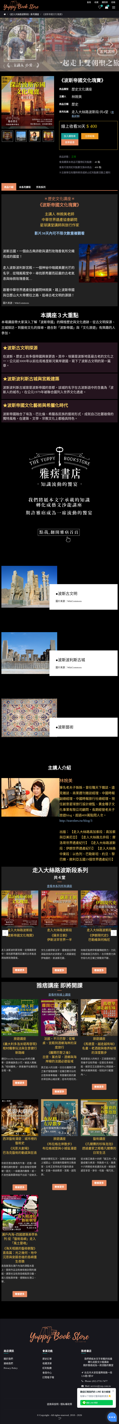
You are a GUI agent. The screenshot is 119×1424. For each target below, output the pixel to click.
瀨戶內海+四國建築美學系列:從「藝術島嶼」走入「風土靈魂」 (20, 1239)
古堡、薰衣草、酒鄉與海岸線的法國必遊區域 (59, 1059)
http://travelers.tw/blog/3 (76, 821)
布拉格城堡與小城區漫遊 (59, 1148)
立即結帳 (90, 136)
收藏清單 (47, 1363)
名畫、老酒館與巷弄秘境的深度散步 (99, 1050)
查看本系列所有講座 (59, 886)
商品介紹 (8, 187)
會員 (89, 2)
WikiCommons (22, 303)
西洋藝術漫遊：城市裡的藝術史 (20, 1141)
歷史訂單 (47, 1359)
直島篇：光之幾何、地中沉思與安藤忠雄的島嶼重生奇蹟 (20, 1255)
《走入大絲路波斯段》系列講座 (24, 14)
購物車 (105, 2)
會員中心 (47, 1372)
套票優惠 (70, 142)
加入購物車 (70, 136)
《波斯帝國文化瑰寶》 (53, 14)
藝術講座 (99, 1139)
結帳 (113, 2)
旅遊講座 (20, 1038)
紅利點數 (47, 1368)
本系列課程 (25, 187)
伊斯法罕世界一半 (59, 939)
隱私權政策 (66, 1404)
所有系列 (41, 187)
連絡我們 (8, 1363)
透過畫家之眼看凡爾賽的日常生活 (99, 1150)
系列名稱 (63, 111)
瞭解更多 (19, 970)
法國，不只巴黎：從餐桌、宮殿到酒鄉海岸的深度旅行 (59, 1043)
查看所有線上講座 (59, 994)
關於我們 (8, 1359)
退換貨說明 (53, 1404)
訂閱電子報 (48, 1377)
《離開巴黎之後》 (59, 1050)
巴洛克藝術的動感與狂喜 (20, 1152)
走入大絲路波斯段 (19, 930)
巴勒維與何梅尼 (99, 939)
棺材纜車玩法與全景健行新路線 (20, 1050)
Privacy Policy (11, 1368)
